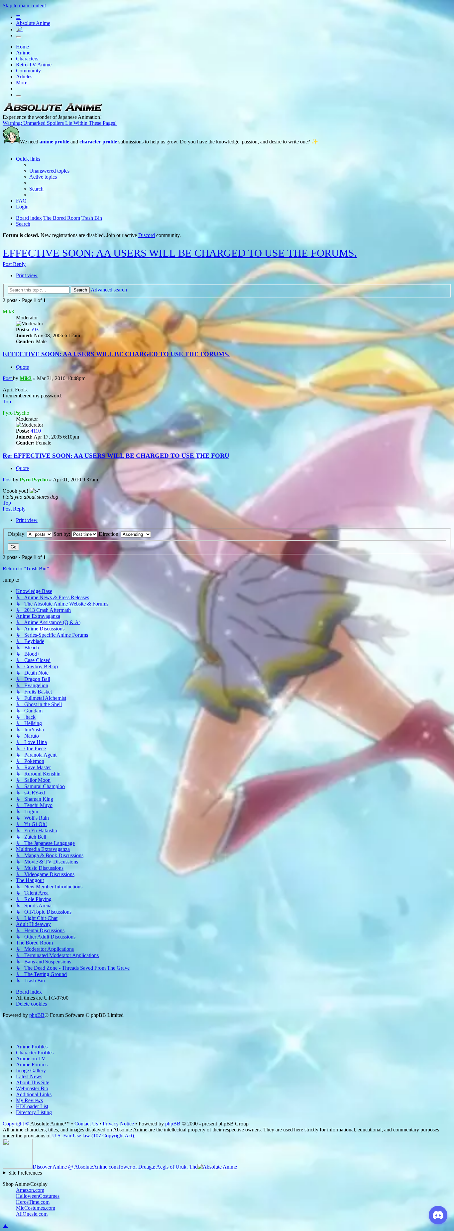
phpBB (37, 1015)
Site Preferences (25, 1173)
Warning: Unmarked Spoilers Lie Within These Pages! (60, 123)
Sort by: (62, 534)
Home (22, 46)
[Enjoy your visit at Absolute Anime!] (52, 111)
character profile (98, 141)
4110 (36, 431)
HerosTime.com (33, 1202)
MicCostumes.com (35, 1208)
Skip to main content (24, 5)
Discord (146, 235)
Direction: (110, 534)
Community (28, 70)
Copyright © (16, 1123)
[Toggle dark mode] (18, 37)
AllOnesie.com (32, 1214)
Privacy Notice (118, 1123)
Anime (23, 52)
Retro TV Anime (34, 64)
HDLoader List (32, 1106)
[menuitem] (49, 171)
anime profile (54, 141)
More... (23, 82)
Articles (24, 76)
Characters (27, 58)
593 (35, 329)
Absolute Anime (33, 23)
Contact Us (86, 1123)
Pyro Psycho (16, 413)
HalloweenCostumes (37, 1196)
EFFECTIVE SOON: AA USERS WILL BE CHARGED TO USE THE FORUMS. (180, 253)
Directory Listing (34, 1112)
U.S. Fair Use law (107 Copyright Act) (93, 1135)
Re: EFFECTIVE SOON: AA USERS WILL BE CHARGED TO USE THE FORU (116, 455)
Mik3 (8, 311)
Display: (17, 534)
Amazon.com (30, 1190)
